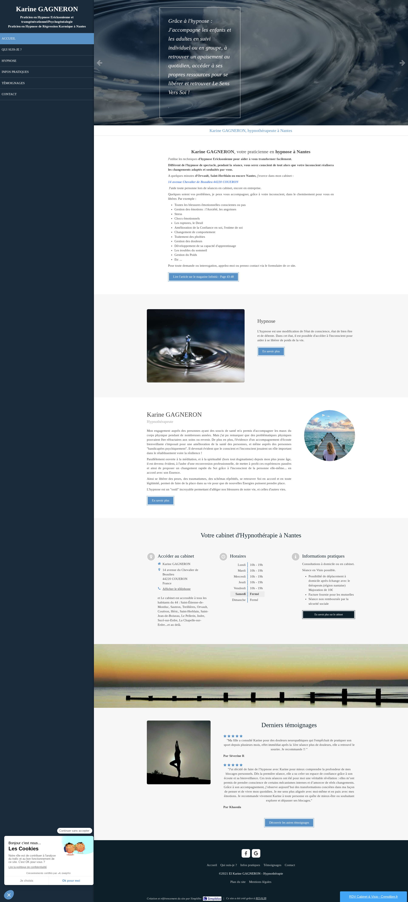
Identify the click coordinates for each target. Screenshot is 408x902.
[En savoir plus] (196, 345)
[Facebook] (246, 853)
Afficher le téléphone (177, 588)
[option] (251, 62)
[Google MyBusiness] (256, 853)
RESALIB (261, 898)
